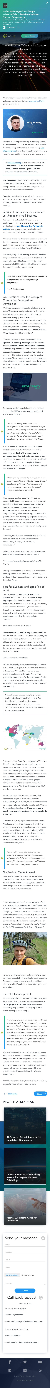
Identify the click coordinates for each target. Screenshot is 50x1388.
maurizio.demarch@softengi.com (25, 1342)
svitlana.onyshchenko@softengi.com (26, 1321)
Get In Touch (29, 36)
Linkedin (4, 27)
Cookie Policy (31, 1376)
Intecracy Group (15, 162)
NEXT (39, 1094)
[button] (4, 1383)
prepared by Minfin (37, 101)
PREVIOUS (12, 1094)
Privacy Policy (19, 1376)
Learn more (11, 27)
